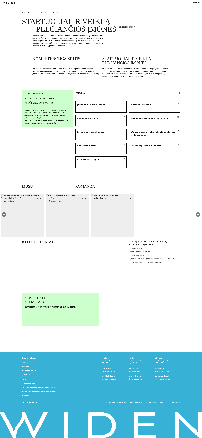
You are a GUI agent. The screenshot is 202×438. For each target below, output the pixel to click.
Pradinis (24, 13)
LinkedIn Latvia (136, 376)
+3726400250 (106, 368)
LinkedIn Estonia (109, 376)
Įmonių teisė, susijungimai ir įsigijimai (144, 262)
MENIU (196, 3)
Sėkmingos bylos (28, 383)
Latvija (131, 358)
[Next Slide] (198, 214)
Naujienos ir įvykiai (29, 370)
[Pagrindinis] (9, 3)
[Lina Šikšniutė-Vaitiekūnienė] (22, 215)
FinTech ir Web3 (135, 255)
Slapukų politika (163, 402)
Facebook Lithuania (163, 379)
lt (33, 402)
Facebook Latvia (136, 379)
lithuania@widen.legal (162, 371)
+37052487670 (160, 368)
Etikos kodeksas (175, 402)
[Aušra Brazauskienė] (67, 215)
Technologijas (134, 248)
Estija (104, 358)
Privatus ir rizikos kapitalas (139, 252)
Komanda (25, 362)
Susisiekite (126, 27)
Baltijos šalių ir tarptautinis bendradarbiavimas (39, 391)
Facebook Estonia (110, 379)
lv (30, 402)
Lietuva (158, 358)
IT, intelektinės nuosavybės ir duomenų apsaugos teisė (150, 259)
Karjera (24, 379)
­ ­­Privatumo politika (150, 402)
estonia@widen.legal (108, 371)
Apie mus (25, 366)
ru (36, 402)
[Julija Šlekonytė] (112, 215)
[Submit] (177, 93)
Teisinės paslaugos (34, 13)
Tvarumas (26, 396)
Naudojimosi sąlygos (136, 402)
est (26, 402)
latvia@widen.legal (134, 371)
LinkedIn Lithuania (163, 376)
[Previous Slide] (4, 214)
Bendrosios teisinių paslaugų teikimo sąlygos (39, 387)
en (23, 402)
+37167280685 (133, 368)
